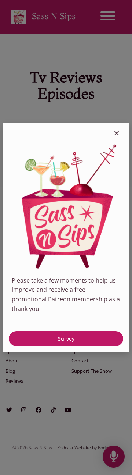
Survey (66, 338)
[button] (116, 133)
